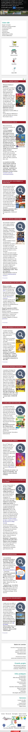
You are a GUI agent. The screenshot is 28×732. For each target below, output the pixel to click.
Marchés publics (6, 32)
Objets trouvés (22, 706)
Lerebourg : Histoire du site (19, 668)
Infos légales (15, 713)
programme (12, 466)
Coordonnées (5, 29)
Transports (23, 680)
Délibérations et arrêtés (7, 34)
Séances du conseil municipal (9, 26)
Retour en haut (22, 715)
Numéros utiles (22, 679)
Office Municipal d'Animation (19, 677)
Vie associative (22, 676)
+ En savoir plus (4, 322)
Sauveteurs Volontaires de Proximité (17, 686)
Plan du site (8, 713)
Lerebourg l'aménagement (20, 667)
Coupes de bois (22, 703)
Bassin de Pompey (21, 688)
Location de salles (22, 700)
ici (11, 116)
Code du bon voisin (21, 682)
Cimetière (23, 701)
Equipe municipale (6, 24)
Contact (3, 713)
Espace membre (22, 713)
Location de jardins (21, 704)
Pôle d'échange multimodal (20, 665)
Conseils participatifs (6, 28)
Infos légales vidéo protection (19, 692)
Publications (5, 31)
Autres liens (23, 691)
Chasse (24, 685)
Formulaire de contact (21, 653)
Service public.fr (22, 689)
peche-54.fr (4, 318)
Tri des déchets (22, 683)
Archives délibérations (7, 35)
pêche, (4, 290)
